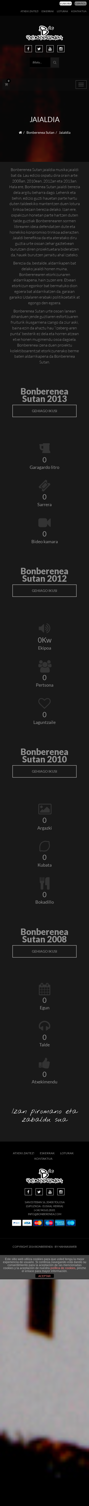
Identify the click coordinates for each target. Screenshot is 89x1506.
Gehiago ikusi (44, 411)
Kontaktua (79, 11)
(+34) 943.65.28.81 (44, 1210)
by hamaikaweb (66, 1246)
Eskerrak (48, 11)
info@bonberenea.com (44, 1214)
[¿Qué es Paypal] (17, 1223)
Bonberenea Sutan (40, 132)
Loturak (62, 11)
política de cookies (62, 1268)
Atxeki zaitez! (30, 11)
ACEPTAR (44, 1276)
